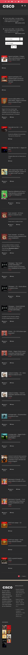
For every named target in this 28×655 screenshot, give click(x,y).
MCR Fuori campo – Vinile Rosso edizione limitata (15, 540)
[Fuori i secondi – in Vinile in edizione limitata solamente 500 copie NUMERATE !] (4, 237)
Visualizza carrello (21, 23)
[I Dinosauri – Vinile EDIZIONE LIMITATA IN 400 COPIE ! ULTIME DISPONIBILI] (4, 308)
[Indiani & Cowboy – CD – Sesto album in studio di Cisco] (4, 374)
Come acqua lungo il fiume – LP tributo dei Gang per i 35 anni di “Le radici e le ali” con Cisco (17, 171)
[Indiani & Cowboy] (9, 636)
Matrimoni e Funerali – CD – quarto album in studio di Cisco (16, 480)
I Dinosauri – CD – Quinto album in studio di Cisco (17, 287)
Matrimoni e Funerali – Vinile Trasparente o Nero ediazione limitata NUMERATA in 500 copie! (16, 501)
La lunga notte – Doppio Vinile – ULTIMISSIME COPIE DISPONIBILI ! (17, 436)
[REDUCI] (4, 627)
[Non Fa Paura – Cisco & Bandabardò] (4, 632)
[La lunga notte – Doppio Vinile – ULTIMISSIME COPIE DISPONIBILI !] (4, 436)
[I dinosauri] (4, 641)
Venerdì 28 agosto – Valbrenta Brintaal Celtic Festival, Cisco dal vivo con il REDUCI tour (20, 593)
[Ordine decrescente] (21, 39)
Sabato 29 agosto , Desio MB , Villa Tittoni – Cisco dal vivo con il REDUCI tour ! (20, 603)
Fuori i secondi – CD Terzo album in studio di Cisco (15, 214)
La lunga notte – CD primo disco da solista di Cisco (17, 415)
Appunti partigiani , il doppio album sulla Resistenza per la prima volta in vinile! (16, 58)
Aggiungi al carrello (5, 118)
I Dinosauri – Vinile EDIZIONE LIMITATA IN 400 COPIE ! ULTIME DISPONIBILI (16, 308)
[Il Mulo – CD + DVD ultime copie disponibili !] (4, 333)
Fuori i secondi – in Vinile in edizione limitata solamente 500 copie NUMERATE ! (17, 236)
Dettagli (4, 67)
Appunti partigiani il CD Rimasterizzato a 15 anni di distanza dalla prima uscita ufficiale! (15, 79)
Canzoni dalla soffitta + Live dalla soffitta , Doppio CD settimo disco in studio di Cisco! (17, 100)
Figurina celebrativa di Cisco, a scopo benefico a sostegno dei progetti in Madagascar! (16, 193)
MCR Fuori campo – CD (14, 522)
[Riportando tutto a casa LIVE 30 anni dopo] (9, 627)
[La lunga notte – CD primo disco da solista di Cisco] (4, 416)
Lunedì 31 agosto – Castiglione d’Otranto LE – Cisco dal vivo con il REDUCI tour (20, 613)
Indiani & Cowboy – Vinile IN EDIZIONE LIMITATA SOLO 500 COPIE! (16, 394)
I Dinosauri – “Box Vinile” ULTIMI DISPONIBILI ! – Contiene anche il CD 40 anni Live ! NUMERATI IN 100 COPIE (17, 265)
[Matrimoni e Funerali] (9, 641)
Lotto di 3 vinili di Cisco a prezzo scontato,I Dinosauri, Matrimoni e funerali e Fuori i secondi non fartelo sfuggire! (17, 458)
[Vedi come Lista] (15, 46)
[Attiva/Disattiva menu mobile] (25, 5)
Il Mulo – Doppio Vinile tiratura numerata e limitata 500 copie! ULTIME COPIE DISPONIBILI (17, 353)
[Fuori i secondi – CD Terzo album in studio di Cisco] (4, 215)
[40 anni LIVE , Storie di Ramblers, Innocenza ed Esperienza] (4, 636)
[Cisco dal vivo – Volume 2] (4, 645)
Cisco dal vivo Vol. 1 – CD (15, 127)
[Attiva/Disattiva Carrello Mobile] (22, 5)
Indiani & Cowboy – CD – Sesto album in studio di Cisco (17, 373)
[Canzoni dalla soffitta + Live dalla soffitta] (9, 632)
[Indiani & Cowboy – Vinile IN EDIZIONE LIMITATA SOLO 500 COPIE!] (4, 394)
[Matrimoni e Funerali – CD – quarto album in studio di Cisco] (4, 481)
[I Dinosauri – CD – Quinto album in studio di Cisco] (4, 288)
